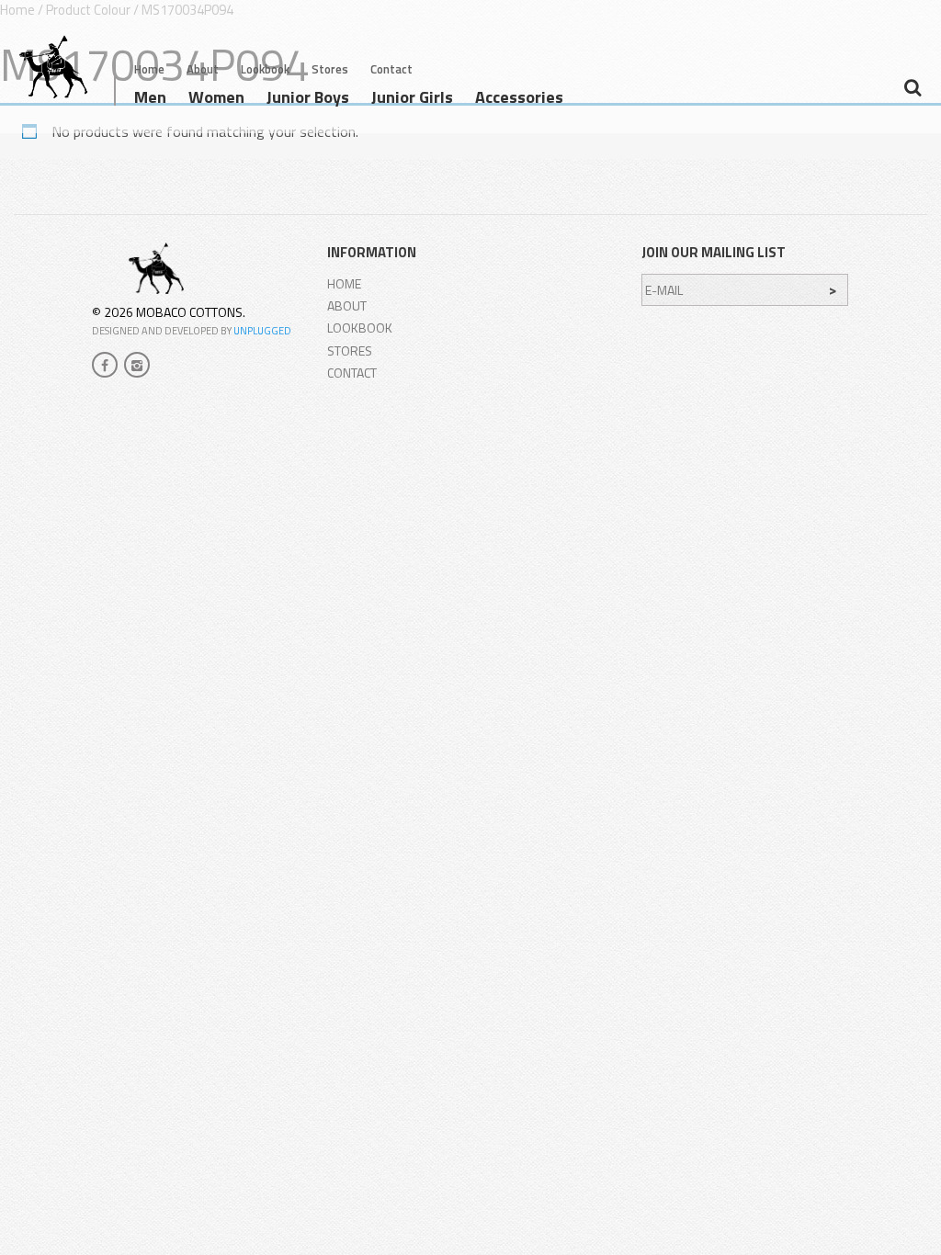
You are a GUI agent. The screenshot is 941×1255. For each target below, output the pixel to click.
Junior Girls (412, 99)
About (203, 69)
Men (150, 99)
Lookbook (265, 69)
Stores (330, 69)
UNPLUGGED (262, 330)
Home (149, 69)
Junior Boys (307, 99)
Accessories (519, 99)
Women (216, 99)
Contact (391, 69)
